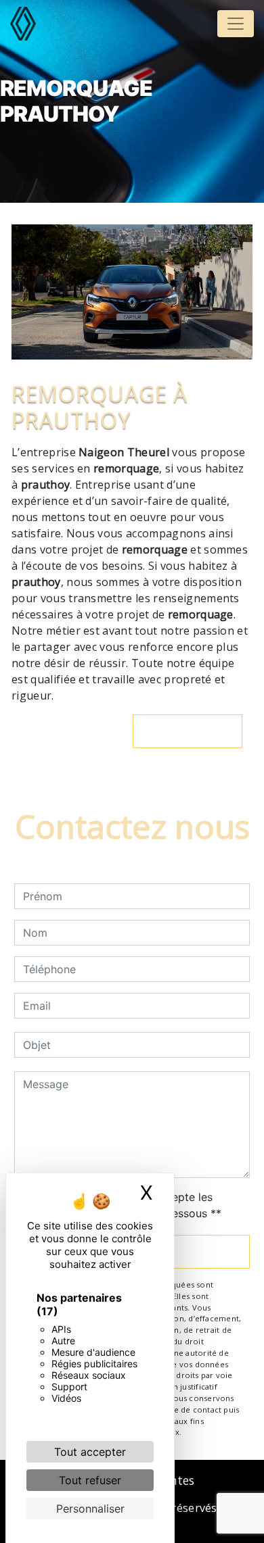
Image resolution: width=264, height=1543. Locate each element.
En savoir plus (194, 731)
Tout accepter (90, 1452)
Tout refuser (90, 1480)
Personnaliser (90, 1508)
